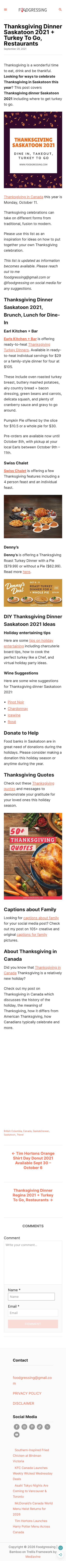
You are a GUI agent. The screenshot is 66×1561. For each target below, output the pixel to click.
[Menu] (5, 10)
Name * (14, 1290)
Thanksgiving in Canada (23, 197)
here (26, 572)
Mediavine (33, 1556)
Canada (27, 1131)
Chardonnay (18, 709)
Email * (13, 1306)
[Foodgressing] (32, 10)
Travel (20, 1134)
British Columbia (13, 1131)
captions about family (41, 918)
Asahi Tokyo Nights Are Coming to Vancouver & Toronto (30, 1491)
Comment (12, 1238)
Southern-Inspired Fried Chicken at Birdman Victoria (31, 1455)
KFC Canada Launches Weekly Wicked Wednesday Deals (33, 1473)
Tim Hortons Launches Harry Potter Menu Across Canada (31, 1526)
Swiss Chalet (15, 471)
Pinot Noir (16, 702)
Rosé (12, 722)
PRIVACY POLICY (27, 1393)
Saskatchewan (41, 1131)
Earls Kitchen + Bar (20, 339)
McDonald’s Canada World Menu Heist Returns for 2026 (33, 1508)
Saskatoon (10, 1134)
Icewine (14, 715)
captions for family (32, 934)
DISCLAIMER (23, 1403)
